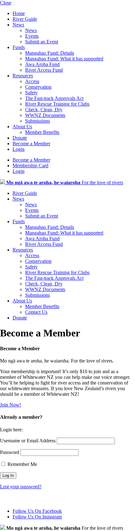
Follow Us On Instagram (37, 516)
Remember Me (21, 464)
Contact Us (36, 312)
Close (5, 2)
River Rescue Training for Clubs (57, 104)
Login (18, 149)
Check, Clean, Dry (43, 109)
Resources (23, 75)
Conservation (38, 87)
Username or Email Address (28, 440)
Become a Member (31, 143)
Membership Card (30, 165)
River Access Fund (44, 70)
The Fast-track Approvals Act (54, 98)
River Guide (25, 19)
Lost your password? (20, 486)
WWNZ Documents (45, 115)
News (18, 24)
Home (19, 13)
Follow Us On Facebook (37, 511)
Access (32, 81)
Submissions (37, 121)
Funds (19, 47)
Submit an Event (41, 41)
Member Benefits (42, 132)
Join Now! (10, 404)
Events (32, 36)
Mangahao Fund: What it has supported (64, 58)
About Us (22, 126)
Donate (20, 138)
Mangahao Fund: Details (49, 53)
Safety (31, 92)
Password (9, 452)
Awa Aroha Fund (42, 64)
